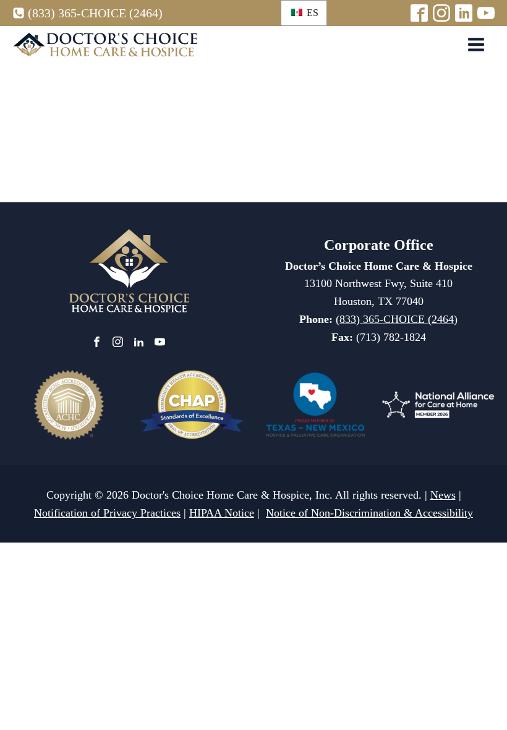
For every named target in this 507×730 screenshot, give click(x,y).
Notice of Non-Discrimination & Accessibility (369, 513)
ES (311, 12)
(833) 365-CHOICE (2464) (95, 13)
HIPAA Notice (221, 513)
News (443, 495)
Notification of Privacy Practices (107, 513)
